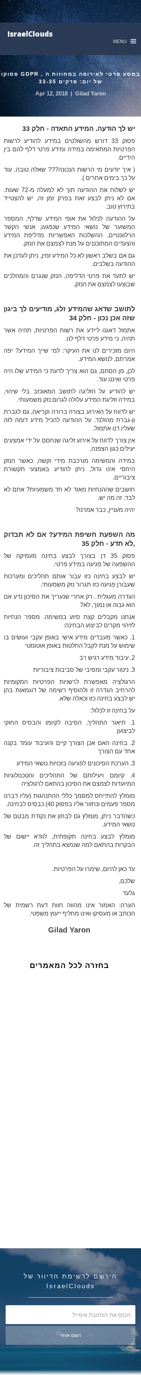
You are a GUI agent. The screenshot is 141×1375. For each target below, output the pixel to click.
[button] (124, 41)
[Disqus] (75, 1102)
